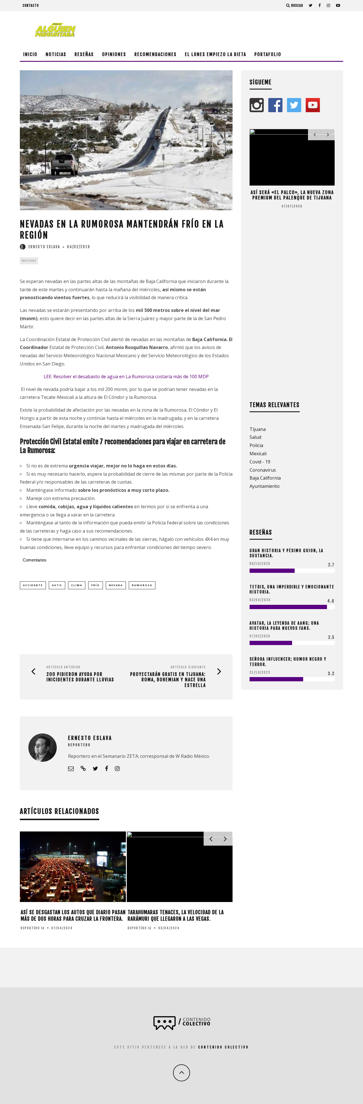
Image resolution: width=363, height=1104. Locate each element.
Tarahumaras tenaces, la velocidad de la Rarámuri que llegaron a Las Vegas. (176, 915)
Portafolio (267, 54)
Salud (255, 437)
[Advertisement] (240, 29)
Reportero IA (33, 928)
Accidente (33, 585)
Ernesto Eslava (44, 246)
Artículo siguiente (188, 667)
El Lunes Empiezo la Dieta (215, 54)
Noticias (56, 54)
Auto (57, 585)
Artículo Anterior (64, 667)
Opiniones (114, 54)
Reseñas (84, 54)
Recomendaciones (155, 54)
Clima (76, 585)
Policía (256, 445)
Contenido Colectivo (223, 1047)
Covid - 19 (260, 462)
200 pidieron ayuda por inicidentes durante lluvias (80, 677)
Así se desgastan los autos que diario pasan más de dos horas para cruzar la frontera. (73, 915)
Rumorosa (142, 585)
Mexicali (258, 453)
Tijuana (258, 429)
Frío (95, 585)
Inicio (30, 54)
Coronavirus (263, 470)
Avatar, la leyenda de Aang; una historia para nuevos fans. (284, 626)
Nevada (116, 585)
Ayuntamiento (265, 486)
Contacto (31, 5)
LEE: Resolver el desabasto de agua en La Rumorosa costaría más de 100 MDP (126, 376)
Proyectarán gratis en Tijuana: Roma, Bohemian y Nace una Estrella (168, 680)
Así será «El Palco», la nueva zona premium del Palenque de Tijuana (292, 195)
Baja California (265, 478)
